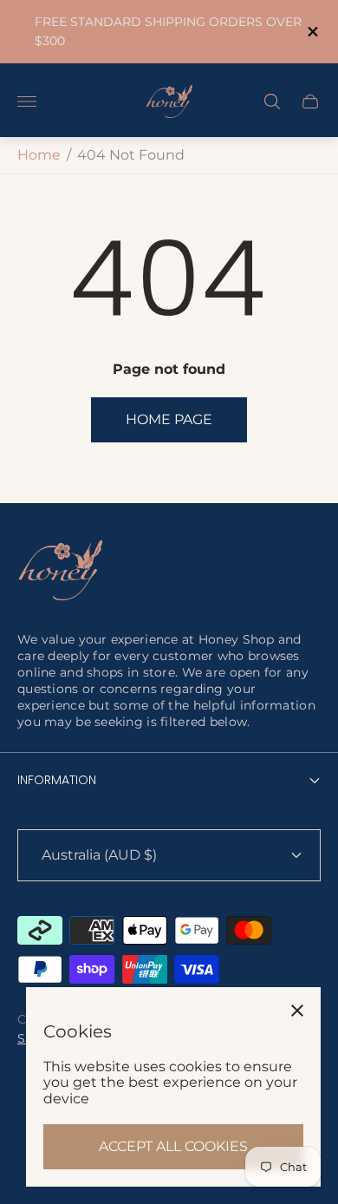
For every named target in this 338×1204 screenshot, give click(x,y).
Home (39, 155)
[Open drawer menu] (27, 101)
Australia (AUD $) (99, 855)
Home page (169, 419)
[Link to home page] (60, 572)
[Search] (272, 101)
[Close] (297, 1010)
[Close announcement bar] (311, 32)
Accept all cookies (173, 1146)
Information (56, 779)
